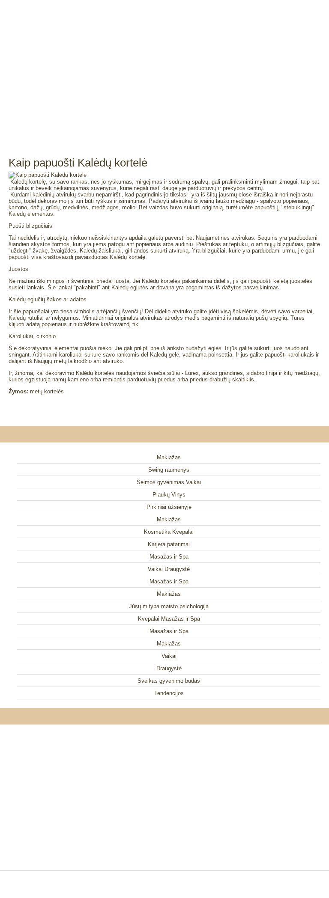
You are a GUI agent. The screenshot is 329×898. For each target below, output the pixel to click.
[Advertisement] (164, 68)
